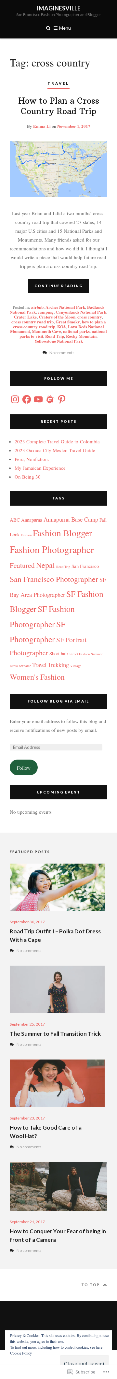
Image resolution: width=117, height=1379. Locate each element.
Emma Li (42, 126)
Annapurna (31, 519)
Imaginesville (59, 8)
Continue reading (58, 286)
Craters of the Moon (57, 317)
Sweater (25, 665)
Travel (58, 83)
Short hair (58, 653)
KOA (61, 326)
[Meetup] (50, 399)
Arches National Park (65, 307)
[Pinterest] (62, 399)
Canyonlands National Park (81, 312)
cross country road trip (32, 322)
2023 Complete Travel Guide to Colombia (57, 441)
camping (46, 312)
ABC (15, 519)
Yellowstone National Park (58, 341)
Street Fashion (80, 654)
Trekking (58, 664)
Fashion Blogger (62, 533)
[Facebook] (26, 399)
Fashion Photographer (52, 549)
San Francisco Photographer (54, 579)
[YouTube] (38, 399)
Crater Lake (25, 317)
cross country (89, 317)
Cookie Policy (21, 1353)
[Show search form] (48, 27)
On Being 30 (28, 476)
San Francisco (85, 566)
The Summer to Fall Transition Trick (55, 1033)
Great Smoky (68, 322)
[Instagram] (15, 399)
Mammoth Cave (46, 331)
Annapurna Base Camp (71, 519)
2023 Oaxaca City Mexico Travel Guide (55, 450)
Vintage (75, 665)
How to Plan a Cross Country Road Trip (58, 106)
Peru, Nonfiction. (32, 459)
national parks (76, 331)
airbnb (37, 307)
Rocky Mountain (81, 336)
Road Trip (54, 336)
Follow (24, 767)
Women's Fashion (37, 677)
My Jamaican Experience (40, 468)
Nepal (45, 565)
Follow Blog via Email (58, 701)
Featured (22, 565)
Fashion (26, 535)
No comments (29, 950)
